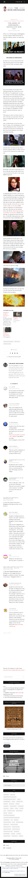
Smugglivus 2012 (15, 826)
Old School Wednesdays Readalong (11, 817)
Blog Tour (12, 794)
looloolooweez (14, 403)
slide (13, 822)
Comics (18, 799)
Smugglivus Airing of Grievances (14, 21)
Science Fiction (7, 822)
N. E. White (12, 386)
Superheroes (6, 833)
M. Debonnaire (13, 422)
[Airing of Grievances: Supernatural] (7, 329)
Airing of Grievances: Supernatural (6, 334)
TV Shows (19, 833)
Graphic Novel (13, 806)
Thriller (13, 833)
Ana (10, 555)
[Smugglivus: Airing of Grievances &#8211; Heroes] (8, 319)
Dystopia (6, 803)
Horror (11, 808)
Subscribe (7, 746)
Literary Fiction (11, 810)
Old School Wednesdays (9, 815)
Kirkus (16, 808)
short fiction (18, 692)
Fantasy (17, 803)
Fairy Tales (11, 803)
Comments (14, 349)
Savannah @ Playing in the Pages (17, 460)
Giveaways (6, 806)
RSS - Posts (6, 776)
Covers (13, 801)
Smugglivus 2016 (7, 343)
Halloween (20, 806)
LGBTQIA (21, 808)
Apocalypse (6, 794)
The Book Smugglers (14, 356)
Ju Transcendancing (15, 583)
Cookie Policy (7, 872)
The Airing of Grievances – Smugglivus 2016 (11, 498)
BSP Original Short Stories (10, 799)
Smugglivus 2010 (14, 824)
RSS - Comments (7, 848)
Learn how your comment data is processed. (14, 670)
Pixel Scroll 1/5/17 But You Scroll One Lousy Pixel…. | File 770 (13, 567)
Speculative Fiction (8, 831)
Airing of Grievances (8, 341)
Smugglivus (14, 19)
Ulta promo (12, 608)
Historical (6, 808)
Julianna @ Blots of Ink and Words (16, 478)
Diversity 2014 (20, 801)
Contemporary (7, 801)
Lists (5, 810)
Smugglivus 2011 (7, 826)
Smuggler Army (19, 822)
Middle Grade (19, 810)
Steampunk (16, 831)
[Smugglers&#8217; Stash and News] (17, 314)
